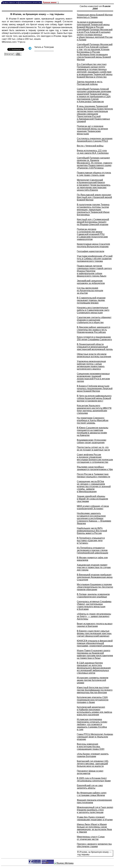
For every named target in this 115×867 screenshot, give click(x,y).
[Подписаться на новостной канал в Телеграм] (44, 50)
